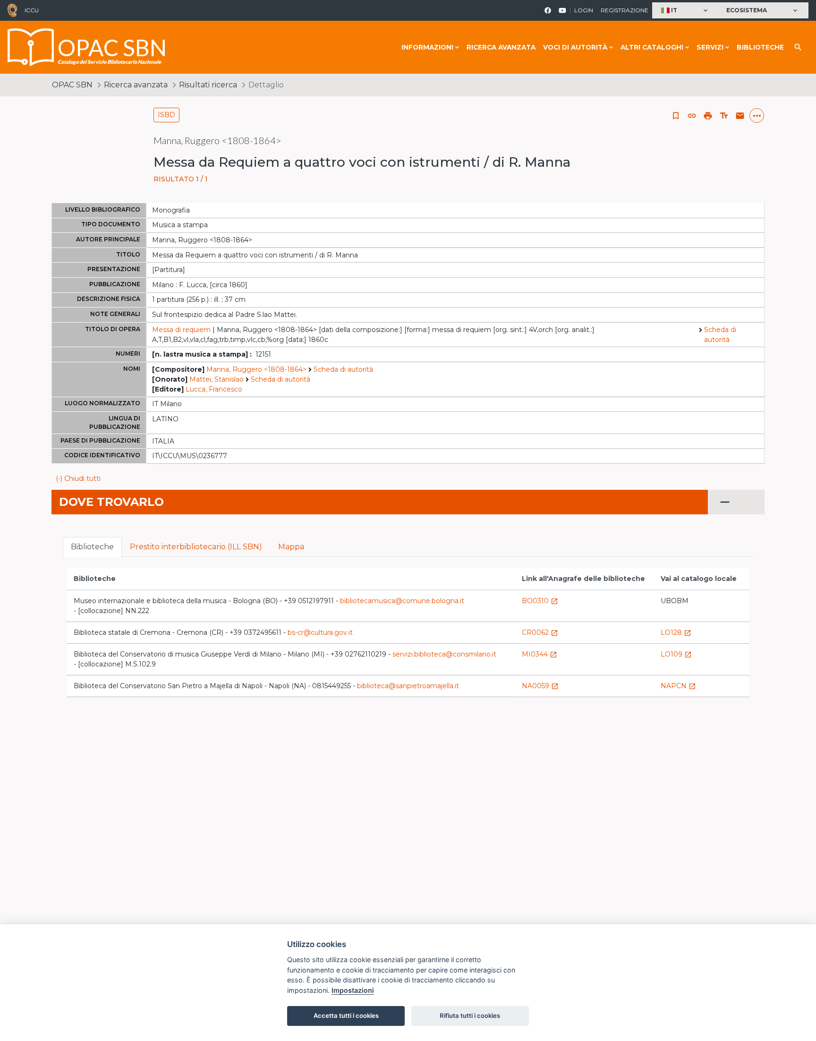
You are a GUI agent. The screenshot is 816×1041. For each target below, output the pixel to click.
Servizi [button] (710, 47)
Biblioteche (760, 47)
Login (583, 10)
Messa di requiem (181, 329)
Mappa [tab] (291, 546)
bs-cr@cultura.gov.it (320, 632)
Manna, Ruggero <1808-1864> (256, 369)
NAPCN (678, 686)
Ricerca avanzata (501, 47)
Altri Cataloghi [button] (651, 47)
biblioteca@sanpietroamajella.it (408, 686)
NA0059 (540, 686)
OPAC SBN (72, 84)
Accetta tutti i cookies (346, 1015)
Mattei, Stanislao (216, 379)
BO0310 (540, 601)
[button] (685, 10)
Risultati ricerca (208, 84)
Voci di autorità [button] (575, 47)
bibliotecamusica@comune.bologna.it (402, 601)
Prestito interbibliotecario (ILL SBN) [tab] (196, 546)
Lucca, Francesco (214, 389)
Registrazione (624, 10)
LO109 (676, 654)
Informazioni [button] (427, 47)
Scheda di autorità (720, 334)
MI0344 (539, 654)
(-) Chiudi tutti (78, 478)
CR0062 (540, 632)
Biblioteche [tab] (92, 546)
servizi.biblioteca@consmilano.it (444, 654)
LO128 (676, 632)
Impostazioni (353, 990)
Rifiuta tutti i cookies (470, 1015)
